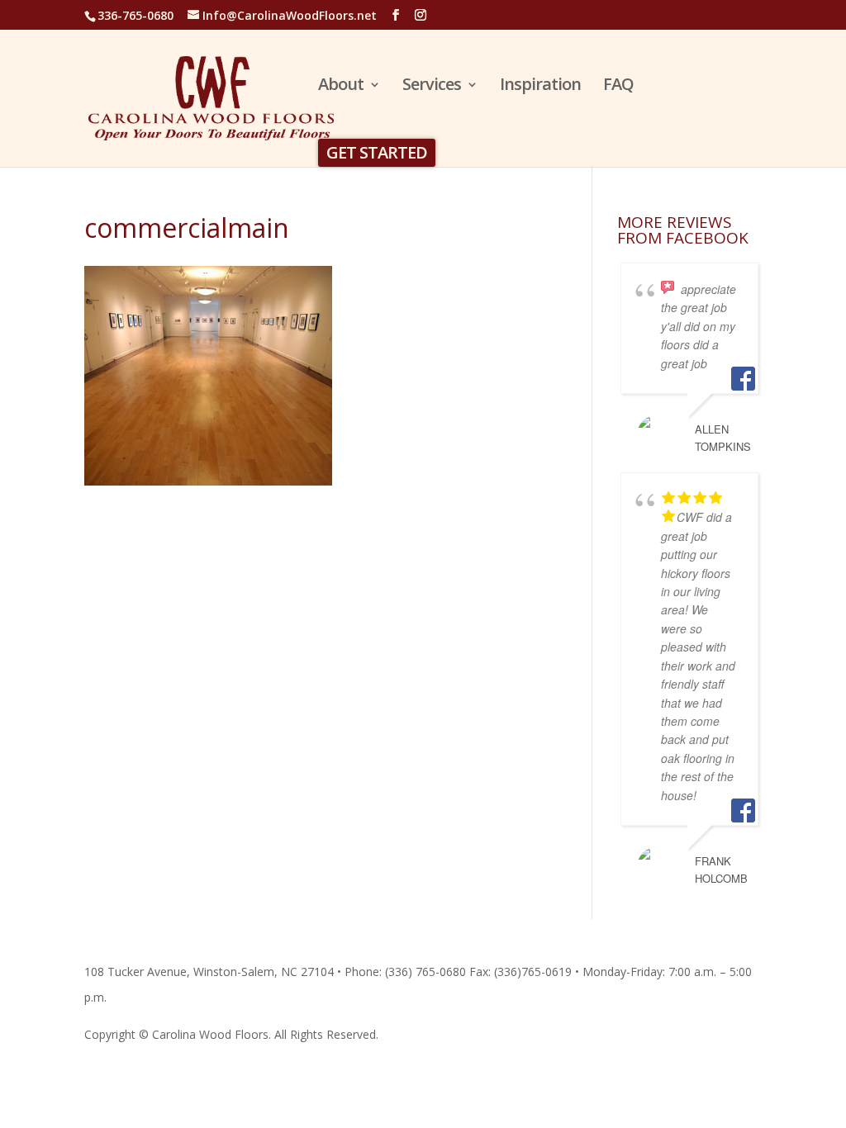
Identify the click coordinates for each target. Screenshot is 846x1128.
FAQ (618, 86)
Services (431, 86)
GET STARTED (376, 152)
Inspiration (540, 86)
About (341, 86)
